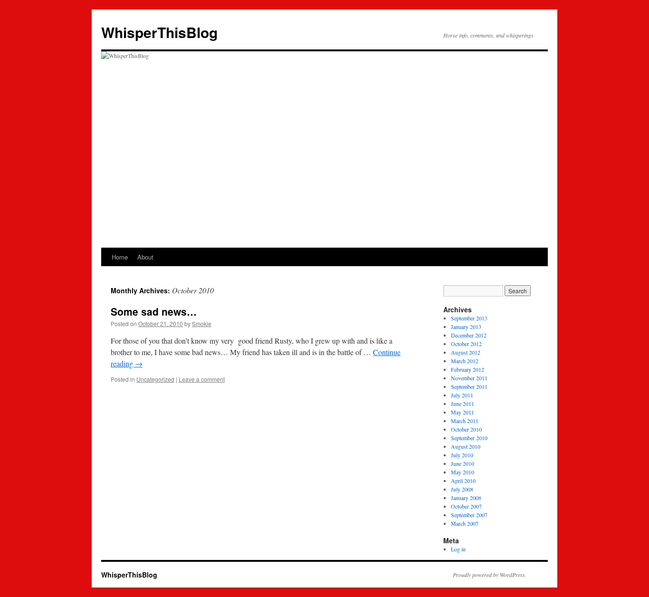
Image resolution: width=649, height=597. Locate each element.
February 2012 (467, 369)
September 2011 (469, 386)
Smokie (201, 323)
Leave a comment (202, 379)
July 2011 (462, 395)
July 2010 (462, 455)
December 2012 (469, 335)
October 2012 (466, 343)
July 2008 (462, 489)
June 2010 (462, 463)
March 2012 (464, 361)
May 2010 (462, 472)
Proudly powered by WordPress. (489, 574)
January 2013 (466, 326)
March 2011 (464, 420)
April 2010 (463, 480)
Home (120, 256)
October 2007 (466, 506)
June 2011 (462, 403)
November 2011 (469, 378)
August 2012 (465, 352)
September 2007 (469, 515)
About (145, 256)
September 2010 (469, 438)
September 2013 (469, 318)
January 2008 (466, 497)
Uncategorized (155, 379)
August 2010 (465, 446)
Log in (458, 549)
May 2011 (462, 412)
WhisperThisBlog (159, 32)
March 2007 (464, 523)
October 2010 (466, 429)
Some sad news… (154, 311)
